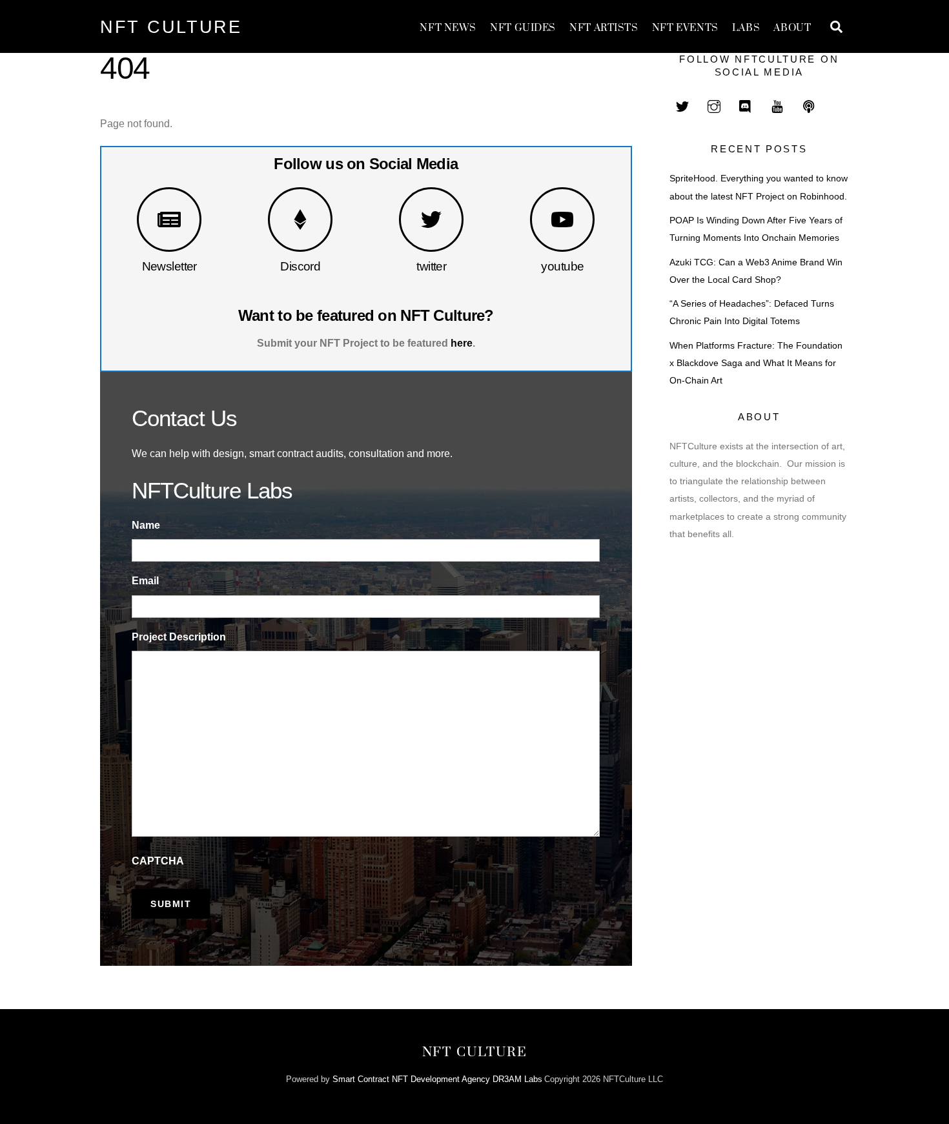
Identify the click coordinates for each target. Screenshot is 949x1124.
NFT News (448, 28)
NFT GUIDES (523, 28)
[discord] (746, 105)
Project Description (179, 636)
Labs (746, 28)
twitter (431, 266)
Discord (300, 266)
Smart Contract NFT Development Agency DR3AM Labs (437, 1079)
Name (146, 525)
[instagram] (714, 105)
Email (145, 580)
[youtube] (777, 105)
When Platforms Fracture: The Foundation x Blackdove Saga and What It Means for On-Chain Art (755, 363)
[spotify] (809, 105)
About (792, 28)
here (462, 343)
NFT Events (685, 28)
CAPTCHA (158, 860)
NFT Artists (603, 28)
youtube (562, 266)
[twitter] (682, 105)
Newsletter (169, 266)
